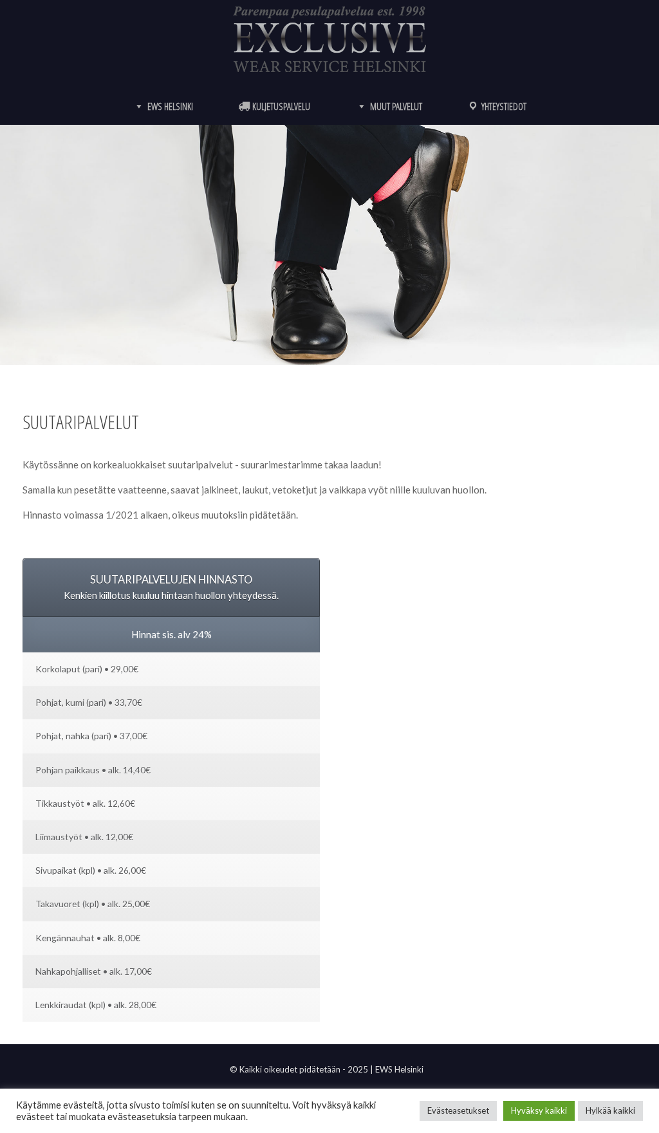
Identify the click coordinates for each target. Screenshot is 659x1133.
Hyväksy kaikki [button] (539, 1110)
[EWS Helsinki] (329, 39)
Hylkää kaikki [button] (610, 1110)
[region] (329, 245)
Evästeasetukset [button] (458, 1110)
